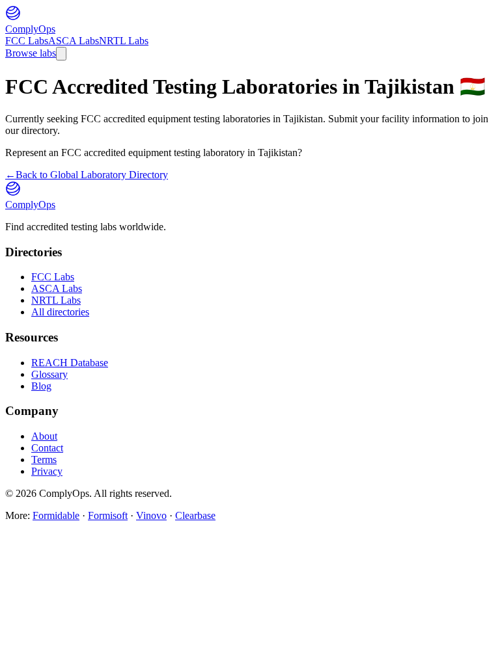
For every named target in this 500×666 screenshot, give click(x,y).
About (44, 436)
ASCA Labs (73, 40)
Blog (41, 386)
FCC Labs (26, 40)
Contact (47, 447)
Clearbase (195, 515)
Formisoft (108, 515)
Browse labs (30, 53)
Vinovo (151, 515)
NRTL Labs (123, 40)
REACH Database (69, 362)
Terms (44, 459)
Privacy (46, 471)
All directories (60, 311)
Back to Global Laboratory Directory (86, 174)
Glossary (49, 374)
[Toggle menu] (61, 53)
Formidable (56, 515)
